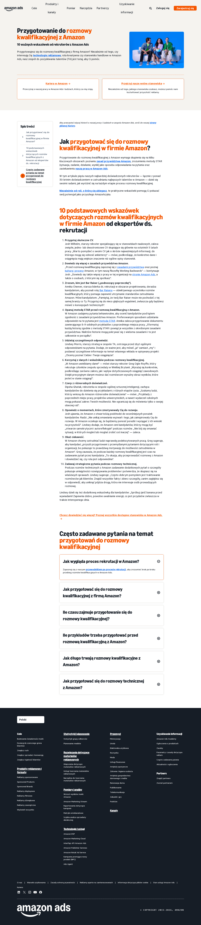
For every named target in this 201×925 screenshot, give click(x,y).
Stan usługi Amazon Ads (164, 882)
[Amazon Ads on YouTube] (35, 892)
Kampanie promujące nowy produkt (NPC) (75, 858)
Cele (34, 8)
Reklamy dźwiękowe (26, 800)
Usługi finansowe (117, 762)
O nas (19, 882)
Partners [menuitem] (162, 773)
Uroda (112, 743)
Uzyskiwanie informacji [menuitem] (169, 734)
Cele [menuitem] (19, 734)
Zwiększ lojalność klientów (28, 759)
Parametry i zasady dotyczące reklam (169, 753)
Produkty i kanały (51, 8)
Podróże (113, 801)
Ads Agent (68, 864)
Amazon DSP (69, 834)
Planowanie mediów (72, 743)
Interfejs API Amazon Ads (75, 843)
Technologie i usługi (74, 829)
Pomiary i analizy (73, 789)
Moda (112, 757)
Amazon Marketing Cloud (74, 838)
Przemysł (115, 734)
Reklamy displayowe (26, 791)
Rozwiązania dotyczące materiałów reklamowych (76, 756)
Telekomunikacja (117, 792)
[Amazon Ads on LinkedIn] (18, 892)
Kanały (114, 810)
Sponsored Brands (25, 786)
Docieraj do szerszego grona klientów (29, 744)
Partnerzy (103, 8)
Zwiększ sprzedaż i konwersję (30, 755)
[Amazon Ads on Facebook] (40, 892)
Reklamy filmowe (24, 796)
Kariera (20, 887)
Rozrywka (114, 753)
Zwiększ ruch (23, 750)
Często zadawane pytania (168, 759)
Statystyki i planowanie (77, 734)
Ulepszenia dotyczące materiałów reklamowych (75, 765)
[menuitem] (30, 799)
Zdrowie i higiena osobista (121, 771)
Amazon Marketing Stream (75, 801)
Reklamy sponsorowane (27, 777)
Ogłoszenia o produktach (167, 743)
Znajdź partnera (163, 778)
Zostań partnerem (165, 783)
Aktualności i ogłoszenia (167, 764)
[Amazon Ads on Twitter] (24, 892)
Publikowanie (115, 787)
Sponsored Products (26, 782)
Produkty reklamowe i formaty (29, 770)
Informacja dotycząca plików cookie (133, 882)
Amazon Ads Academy (166, 739)
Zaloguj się (162, 8)
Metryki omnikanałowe (73, 813)
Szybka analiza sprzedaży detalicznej (75, 818)
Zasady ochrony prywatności (62, 882)
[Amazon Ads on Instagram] (29, 892)
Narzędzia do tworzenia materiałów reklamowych (75, 779)
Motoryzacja (115, 739)
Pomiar (71, 8)
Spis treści (27, 126)
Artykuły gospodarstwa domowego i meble (120, 776)
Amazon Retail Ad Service (75, 852)
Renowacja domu (117, 783)
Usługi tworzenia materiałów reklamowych (76, 772)
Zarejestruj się (185, 8)
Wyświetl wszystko (25, 809)
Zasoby (160, 748)
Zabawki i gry (115, 797)
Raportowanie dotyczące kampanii (74, 807)
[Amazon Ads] (11, 8)
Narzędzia (86, 8)
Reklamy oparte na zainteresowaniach (96, 882)
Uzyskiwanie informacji (126, 8)
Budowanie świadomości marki (30, 739)
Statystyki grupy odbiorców (75, 739)
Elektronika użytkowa (119, 748)
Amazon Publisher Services (75, 848)
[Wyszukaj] (150, 8)
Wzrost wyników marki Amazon (73, 795)
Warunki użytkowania (36, 882)
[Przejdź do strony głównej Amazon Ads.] (43, 910)
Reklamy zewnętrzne (26, 805)
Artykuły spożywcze (119, 766)
